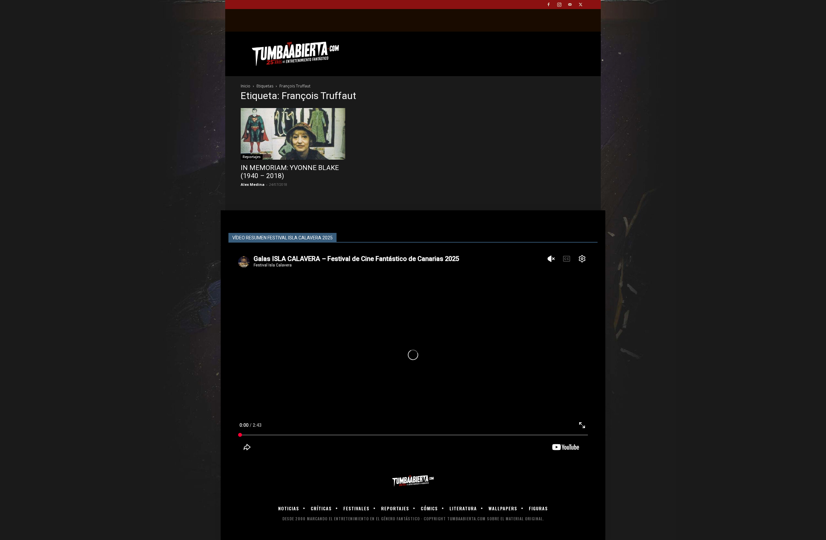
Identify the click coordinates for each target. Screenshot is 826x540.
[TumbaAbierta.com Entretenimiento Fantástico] (413, 481)
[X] (580, 4)
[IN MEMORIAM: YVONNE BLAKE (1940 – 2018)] (293, 134)
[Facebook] (548, 4)
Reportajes (252, 157)
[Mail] (570, 4)
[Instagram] (559, 4)
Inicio (245, 86)
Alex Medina (253, 184)
